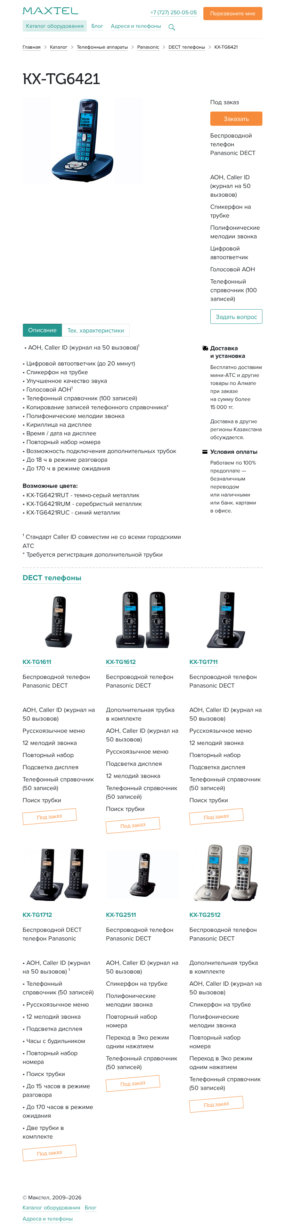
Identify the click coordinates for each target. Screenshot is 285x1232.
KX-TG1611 (37, 661)
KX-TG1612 (121, 661)
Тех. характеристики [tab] (95, 330)
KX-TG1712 (37, 914)
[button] (232, 13)
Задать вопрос (236, 316)
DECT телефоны (52, 577)
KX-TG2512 (205, 914)
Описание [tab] (42, 330)
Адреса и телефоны (136, 26)
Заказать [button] (236, 118)
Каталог (55, 26)
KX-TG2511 (121, 914)
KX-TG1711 (203, 661)
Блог (97, 26)
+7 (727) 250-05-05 (173, 12)
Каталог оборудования (51, 1208)
